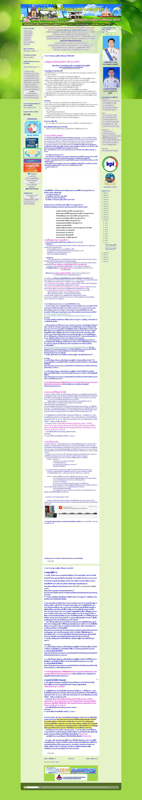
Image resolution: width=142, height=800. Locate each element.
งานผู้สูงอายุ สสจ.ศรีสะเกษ (30, 84)
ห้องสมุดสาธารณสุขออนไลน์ (54, 38)
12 (105, 221)
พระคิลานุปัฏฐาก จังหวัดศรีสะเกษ (32, 196)
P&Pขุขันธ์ (92, 38)
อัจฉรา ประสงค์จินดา (29, 42)
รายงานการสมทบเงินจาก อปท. (59, 47)
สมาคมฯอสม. (95, 24)
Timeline (109, 24)
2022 (104, 201)
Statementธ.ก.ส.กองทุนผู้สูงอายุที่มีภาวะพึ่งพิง (79, 47)
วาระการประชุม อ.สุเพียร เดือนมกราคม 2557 (58, 568)
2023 (104, 199)
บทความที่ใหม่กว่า (50, 759)
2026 (104, 193)
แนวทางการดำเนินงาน (77, 149)
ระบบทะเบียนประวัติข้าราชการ (31, 76)
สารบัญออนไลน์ (56, 24)
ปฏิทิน (37, 24)
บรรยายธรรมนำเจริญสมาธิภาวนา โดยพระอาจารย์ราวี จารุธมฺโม (71, 30)
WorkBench (32, 186)
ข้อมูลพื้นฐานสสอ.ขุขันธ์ (70, 34)
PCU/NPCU (92, 32)
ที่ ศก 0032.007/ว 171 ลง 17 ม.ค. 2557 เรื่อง (59, 149)
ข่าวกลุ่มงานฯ (45, 24)
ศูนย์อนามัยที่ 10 (28, 82)
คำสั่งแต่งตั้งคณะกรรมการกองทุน (80, 49)
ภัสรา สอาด (27, 44)
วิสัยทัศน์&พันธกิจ (28, 24)
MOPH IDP (74, 38)
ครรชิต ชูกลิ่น (27, 37)
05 (105, 236)
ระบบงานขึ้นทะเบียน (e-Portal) (31, 78)
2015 (104, 217)
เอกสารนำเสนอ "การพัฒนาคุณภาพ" (66, 237)
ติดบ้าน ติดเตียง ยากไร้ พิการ (73, 36)
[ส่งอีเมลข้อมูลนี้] (48, 561)
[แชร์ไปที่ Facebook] (53, 561)
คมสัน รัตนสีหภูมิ (28, 33)
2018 (104, 210)
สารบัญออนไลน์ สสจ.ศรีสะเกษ (31, 87)
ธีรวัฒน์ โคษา (27, 39)
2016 (104, 214)
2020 (104, 206)
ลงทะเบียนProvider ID (83, 38)
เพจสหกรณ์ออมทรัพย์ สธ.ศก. (31, 95)
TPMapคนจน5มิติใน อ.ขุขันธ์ (88, 36)
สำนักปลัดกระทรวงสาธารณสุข (31, 73)
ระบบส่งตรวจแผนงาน (107, 131)
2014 (104, 219)
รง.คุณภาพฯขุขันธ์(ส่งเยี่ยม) (31, 178)
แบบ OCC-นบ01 (55, 492)
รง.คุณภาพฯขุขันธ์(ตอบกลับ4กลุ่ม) (31, 181)
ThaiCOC (33, 174)
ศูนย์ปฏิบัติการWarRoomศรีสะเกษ (32, 92)
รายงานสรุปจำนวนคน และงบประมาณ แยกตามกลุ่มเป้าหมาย (63, 45)
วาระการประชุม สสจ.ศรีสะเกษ (31, 89)
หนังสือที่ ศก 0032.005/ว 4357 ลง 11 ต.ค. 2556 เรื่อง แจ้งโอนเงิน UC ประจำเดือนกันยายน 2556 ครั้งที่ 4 (70, 419)
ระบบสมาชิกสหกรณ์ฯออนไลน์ (31, 97)
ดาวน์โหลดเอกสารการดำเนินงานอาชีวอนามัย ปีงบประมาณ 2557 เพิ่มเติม (63, 558)
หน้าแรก (71, 759)
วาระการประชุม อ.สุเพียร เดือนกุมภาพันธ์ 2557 (59, 56)
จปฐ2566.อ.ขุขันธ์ (66, 38)
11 (105, 223)
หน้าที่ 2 (66, 436)
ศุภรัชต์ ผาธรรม (28, 31)
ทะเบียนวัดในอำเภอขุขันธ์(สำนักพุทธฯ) (56, 36)
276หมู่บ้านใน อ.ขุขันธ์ (58, 34)
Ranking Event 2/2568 (65, 32)
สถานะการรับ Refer (31, 184)
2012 (104, 254)
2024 (104, 197)
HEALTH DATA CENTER (110, 187)
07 (105, 231)
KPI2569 (49, 32)
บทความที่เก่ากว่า (92, 759)
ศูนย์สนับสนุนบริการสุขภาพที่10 (31, 80)
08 (105, 229)
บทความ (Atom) (55, 762)
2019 (104, 208)
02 (105, 240)
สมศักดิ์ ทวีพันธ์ (27, 35)
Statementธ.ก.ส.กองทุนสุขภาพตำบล (62, 49)
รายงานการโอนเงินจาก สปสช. (86, 45)
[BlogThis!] (50, 561)
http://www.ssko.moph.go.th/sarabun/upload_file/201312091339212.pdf (66, 347)
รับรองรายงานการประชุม (82, 24)
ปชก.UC (87, 32)
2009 (104, 261)
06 (105, 234)
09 (105, 227)
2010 (104, 259)
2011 (104, 257)
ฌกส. (103, 24)
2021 (104, 203)
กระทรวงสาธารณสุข (29, 71)
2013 (104, 252)
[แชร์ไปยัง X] (51, 561)
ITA (64, 24)
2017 (104, 212)
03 (105, 238)
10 (105, 225)
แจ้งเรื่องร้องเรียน (32, 119)
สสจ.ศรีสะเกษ (36, 82)
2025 (104, 195)
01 (105, 242)
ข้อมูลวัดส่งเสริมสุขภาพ (83, 34)
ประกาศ (70, 24)
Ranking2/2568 (55, 32)
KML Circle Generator (29, 203)
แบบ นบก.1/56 (79, 478)
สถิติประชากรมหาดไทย (77, 32)
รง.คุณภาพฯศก (32, 176)
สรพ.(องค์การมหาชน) (29, 201)
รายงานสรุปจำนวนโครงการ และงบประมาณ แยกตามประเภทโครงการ (71, 43)
